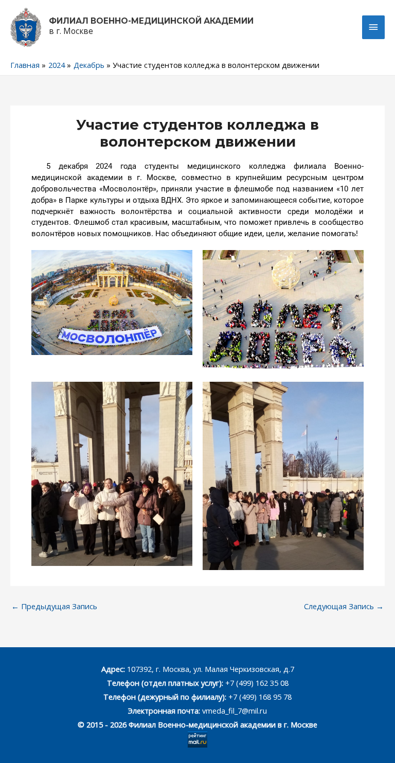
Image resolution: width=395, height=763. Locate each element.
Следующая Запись (344, 606)
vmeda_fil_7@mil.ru (234, 710)
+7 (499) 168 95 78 (260, 696)
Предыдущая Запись (54, 606)
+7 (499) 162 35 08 (256, 683)
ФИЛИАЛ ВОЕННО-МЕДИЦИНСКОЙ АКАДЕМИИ (151, 21)
